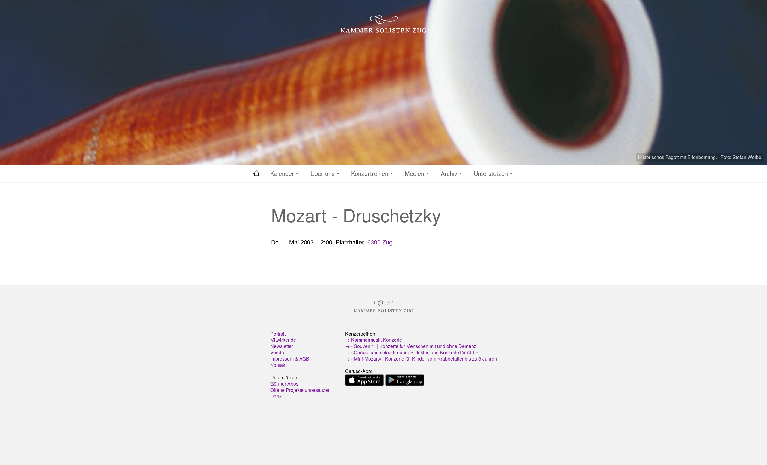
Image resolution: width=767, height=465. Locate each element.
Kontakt (278, 365)
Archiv (450, 173)
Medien (415, 173)
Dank (276, 396)
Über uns (323, 173)
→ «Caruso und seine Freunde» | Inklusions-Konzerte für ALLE (412, 352)
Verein (277, 352)
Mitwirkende (283, 339)
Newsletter (281, 346)
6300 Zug (379, 242)
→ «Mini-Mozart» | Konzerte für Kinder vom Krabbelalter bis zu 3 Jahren (421, 358)
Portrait (278, 333)
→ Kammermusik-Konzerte (373, 339)
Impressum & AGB (289, 358)
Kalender (283, 173)
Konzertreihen (370, 173)
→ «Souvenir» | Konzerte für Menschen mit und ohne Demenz (410, 346)
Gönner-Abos (284, 383)
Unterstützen (492, 173)
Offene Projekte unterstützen (300, 389)
